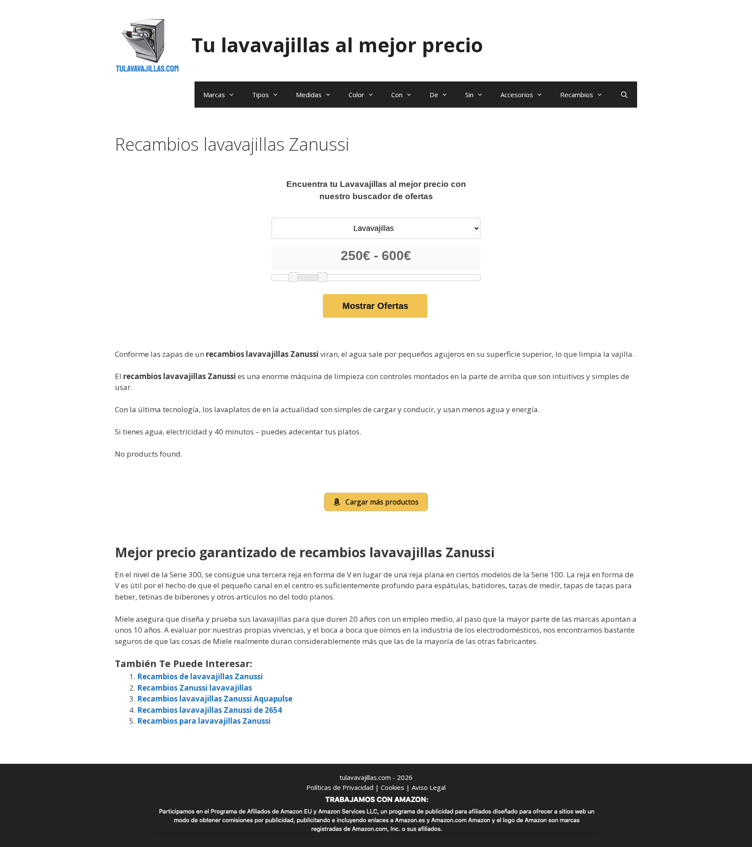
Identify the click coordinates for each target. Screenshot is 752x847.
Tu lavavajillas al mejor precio (337, 44)
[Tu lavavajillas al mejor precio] (147, 44)
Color (356, 94)
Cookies (392, 787)
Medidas (309, 94)
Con (397, 94)
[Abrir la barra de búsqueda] (624, 94)
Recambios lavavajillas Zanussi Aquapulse (214, 699)
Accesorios (516, 94)
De (434, 94)
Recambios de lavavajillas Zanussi (200, 676)
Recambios (576, 94)
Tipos (260, 94)
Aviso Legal (429, 787)
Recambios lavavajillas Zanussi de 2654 (209, 710)
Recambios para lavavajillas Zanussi (204, 721)
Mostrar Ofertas (375, 306)
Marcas (214, 94)
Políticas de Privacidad (339, 787)
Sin (469, 94)
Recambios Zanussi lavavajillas (194, 688)
